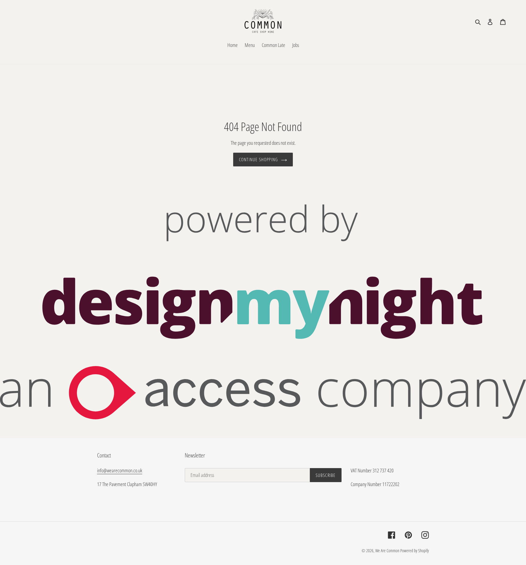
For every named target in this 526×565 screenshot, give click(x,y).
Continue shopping (258, 159)
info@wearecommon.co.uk (119, 470)
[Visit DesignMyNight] (263, 417)
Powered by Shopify (414, 550)
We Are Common (387, 550)
